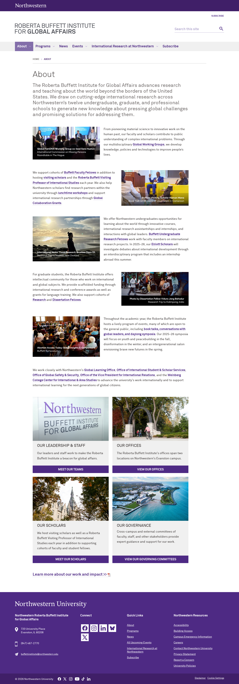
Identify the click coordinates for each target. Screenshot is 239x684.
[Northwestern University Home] (31, 5)
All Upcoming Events (139, 642)
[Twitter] (65, 679)
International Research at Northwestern (123, 46)
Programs (43, 46)
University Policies (185, 666)
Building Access (183, 631)
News (63, 46)
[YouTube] (77, 679)
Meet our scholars (70, 559)
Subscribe (217, 16)
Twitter (85, 637)
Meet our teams (70, 469)
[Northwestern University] (119, 604)
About (22, 46)
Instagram (94, 628)
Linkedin (103, 628)
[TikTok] (83, 679)
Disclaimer (200, 678)
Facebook (85, 628)
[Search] (221, 29)
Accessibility (181, 625)
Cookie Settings (215, 678)
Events (78, 46)
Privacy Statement (185, 654)
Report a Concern (184, 660)
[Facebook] (59, 679)
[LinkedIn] (88, 679)
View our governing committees (150, 559)
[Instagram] (70, 679)
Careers (178, 642)
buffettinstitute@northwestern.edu (39, 654)
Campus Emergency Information (193, 637)
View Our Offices (150, 469)
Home (36, 59)
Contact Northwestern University (193, 648)
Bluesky (112, 628)
